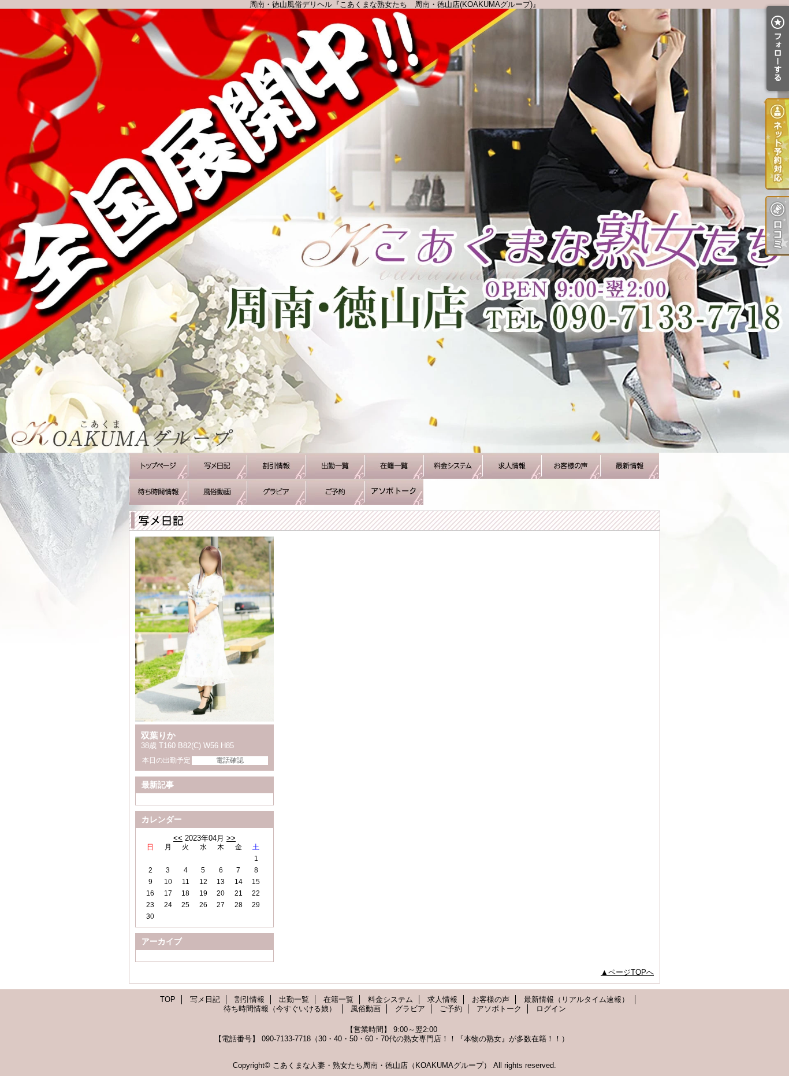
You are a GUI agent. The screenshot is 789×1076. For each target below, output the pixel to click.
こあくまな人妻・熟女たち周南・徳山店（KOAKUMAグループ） (382, 1065)
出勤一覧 (335, 466)
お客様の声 (570, 466)
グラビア (276, 492)
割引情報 (276, 466)
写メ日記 (217, 466)
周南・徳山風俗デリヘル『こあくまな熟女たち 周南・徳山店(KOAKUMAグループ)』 (394, 231)
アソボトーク (393, 492)
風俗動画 (217, 492)
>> (231, 838)
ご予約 (335, 492)
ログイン (551, 1008)
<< (178, 838)
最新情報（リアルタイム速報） (629, 466)
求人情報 (511, 466)
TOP (158, 466)
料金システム (452, 466)
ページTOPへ (631, 972)
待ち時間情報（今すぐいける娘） (158, 492)
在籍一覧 (393, 466)
